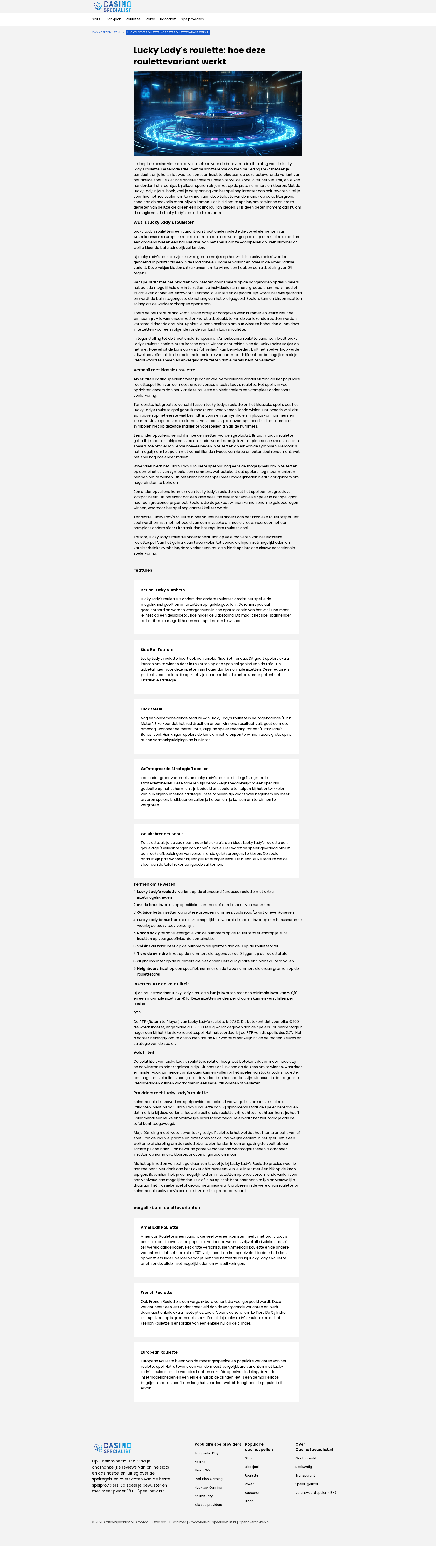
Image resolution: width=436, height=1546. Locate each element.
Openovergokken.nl (254, 1522)
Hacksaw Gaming (208, 1487)
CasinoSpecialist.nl (106, 32)
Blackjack (113, 19)
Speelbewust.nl (224, 1522)
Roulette (133, 19)
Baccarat (168, 19)
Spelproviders (192, 19)
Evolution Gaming (209, 1479)
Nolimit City (204, 1496)
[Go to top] (427, 1535)
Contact (143, 1522)
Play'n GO (202, 1470)
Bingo (249, 1501)
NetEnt (200, 1462)
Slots (96, 19)
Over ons (159, 1522)
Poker (150, 19)
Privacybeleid (199, 1522)
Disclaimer (177, 1522)
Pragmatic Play (206, 1453)
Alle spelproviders (208, 1504)
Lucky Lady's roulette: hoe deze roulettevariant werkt (167, 32)
